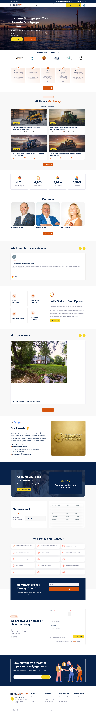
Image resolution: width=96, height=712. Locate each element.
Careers (32, 701)
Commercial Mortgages (63, 699)
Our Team (33, 699)
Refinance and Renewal (49, 701)
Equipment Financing (63, 701)
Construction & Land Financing (65, 696)
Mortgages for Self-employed (50, 699)
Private (46, 696)
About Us (33, 696)
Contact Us (76, 699)
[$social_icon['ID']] (11, 1)
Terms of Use (83, 710)
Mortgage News (77, 696)
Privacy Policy (74, 641)
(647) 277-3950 (16, 633)
